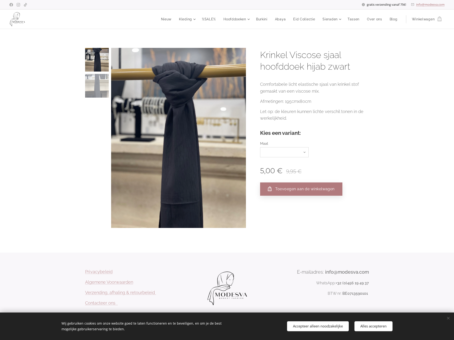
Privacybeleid (99, 271)
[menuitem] (167, 19)
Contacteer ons (101, 302)
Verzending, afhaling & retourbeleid (120, 292)
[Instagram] (18, 5)
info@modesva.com (430, 4)
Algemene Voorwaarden (109, 282)
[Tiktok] (25, 5)
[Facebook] (11, 5)
